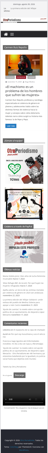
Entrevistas (21, 77)
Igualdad (31, 77)
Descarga (19, 375)
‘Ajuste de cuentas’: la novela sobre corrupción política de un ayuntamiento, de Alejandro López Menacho (23, 312)
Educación (10, 77)
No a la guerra (7, 375)
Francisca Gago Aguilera (13, 341)
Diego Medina (30, 82)
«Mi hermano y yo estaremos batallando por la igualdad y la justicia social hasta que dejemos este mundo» (24, 356)
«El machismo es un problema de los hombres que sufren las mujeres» (23, 91)
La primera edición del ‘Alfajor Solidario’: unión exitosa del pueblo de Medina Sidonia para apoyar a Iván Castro (23, 302)
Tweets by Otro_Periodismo (14, 366)
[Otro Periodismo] (24, 19)
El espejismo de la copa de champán (29, 330)
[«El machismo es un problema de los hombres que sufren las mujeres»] (24, 65)
